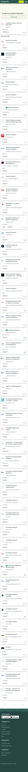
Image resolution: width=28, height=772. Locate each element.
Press (2, 736)
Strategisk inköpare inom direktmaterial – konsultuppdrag (13, 162)
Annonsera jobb (5, 743)
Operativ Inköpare (12, 107)
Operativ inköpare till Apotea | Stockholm (12, 190)
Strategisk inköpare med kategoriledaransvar (13, 260)
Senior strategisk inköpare (13, 386)
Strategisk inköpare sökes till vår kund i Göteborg (13, 302)
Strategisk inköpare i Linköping (12, 595)
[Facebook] (8, 759)
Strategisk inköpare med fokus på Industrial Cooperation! (13, 675)
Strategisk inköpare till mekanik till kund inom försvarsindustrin (12, 514)
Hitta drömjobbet (6, 753)
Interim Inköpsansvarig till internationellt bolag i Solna (14, 121)
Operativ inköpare (11, 95)
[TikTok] (10, 759)
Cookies (3, 729)
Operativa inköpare (11, 40)
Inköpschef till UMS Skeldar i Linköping (14, 457)
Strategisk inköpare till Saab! (12, 581)
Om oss (3, 725)
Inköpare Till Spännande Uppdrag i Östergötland (13, 358)
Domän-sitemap (5, 731)
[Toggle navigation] (26, 2)
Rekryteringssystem (6, 745)
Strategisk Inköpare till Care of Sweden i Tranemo (14, 400)
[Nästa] (23, 704)
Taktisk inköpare (10, 176)
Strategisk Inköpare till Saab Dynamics (14, 472)
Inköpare (8, 647)
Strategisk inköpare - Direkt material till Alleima (14, 660)
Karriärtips (4, 755)
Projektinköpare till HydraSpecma (11, 486)
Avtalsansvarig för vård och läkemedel (14, 24)
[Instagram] (2, 759)
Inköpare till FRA (10, 82)
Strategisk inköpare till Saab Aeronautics (14, 414)
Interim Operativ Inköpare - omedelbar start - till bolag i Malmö (14, 275)
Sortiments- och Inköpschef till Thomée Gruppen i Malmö (14, 443)
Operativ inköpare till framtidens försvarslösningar (12, 68)
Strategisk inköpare (13, 330)
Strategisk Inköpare (11, 527)
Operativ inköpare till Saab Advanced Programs (13, 316)
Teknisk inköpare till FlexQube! (11, 246)
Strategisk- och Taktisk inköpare (12, 204)
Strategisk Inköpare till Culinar (12, 428)
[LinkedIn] (5, 759)
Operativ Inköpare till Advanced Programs (12, 372)
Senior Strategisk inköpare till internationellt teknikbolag (13, 344)
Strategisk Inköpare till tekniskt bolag (13, 566)
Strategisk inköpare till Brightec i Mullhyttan (12, 219)
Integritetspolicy (5, 727)
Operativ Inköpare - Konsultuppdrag (11, 54)
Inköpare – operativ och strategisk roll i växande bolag (13, 689)
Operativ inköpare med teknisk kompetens (12, 148)
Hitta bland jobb (5, 734)
